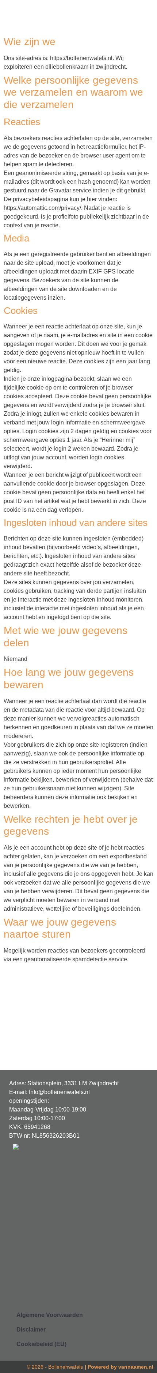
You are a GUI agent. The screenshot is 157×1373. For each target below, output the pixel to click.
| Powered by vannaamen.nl (119, 1367)
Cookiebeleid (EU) (41, 1344)
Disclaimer (31, 1329)
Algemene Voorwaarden (49, 1315)
